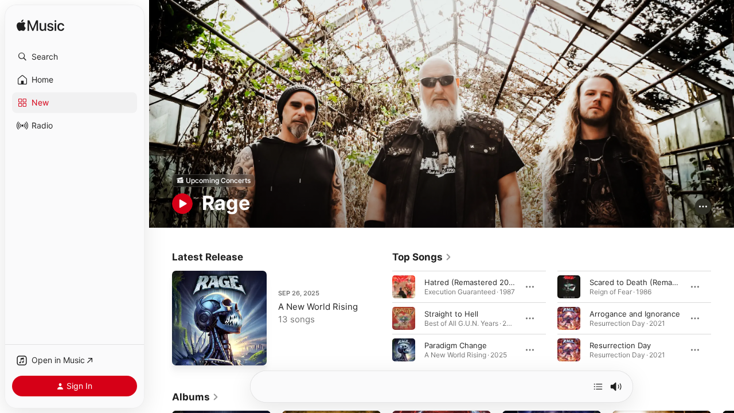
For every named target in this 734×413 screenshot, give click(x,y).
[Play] (182, 203)
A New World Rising (318, 306)
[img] (40, 26)
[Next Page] (723, 318)
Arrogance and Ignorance (634, 313)
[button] (74, 57)
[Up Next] (598, 387)
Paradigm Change (455, 344)
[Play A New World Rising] (186, 351)
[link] (422, 257)
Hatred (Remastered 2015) (472, 281)
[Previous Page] (381, 318)
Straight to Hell (451, 313)
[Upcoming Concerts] (213, 180)
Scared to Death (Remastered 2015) (653, 281)
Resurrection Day (620, 344)
